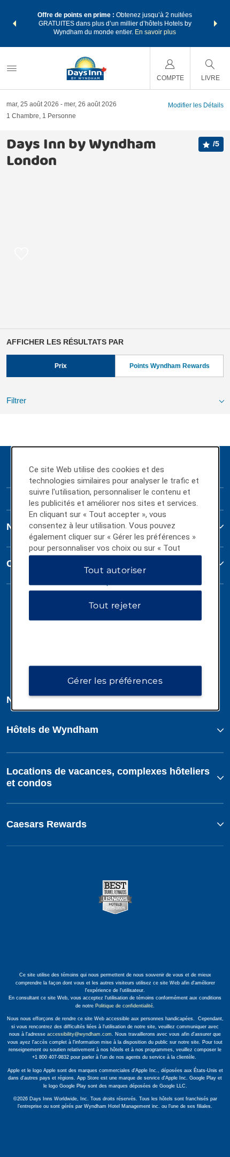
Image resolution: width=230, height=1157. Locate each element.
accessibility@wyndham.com (79, 1034)
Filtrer (16, 400)
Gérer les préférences (115, 681)
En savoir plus (155, 32)
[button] (14, 23)
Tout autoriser (115, 570)
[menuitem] (12, 68)
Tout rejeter (115, 605)
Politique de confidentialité (124, 1006)
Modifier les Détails (196, 105)
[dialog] (115, 578)
